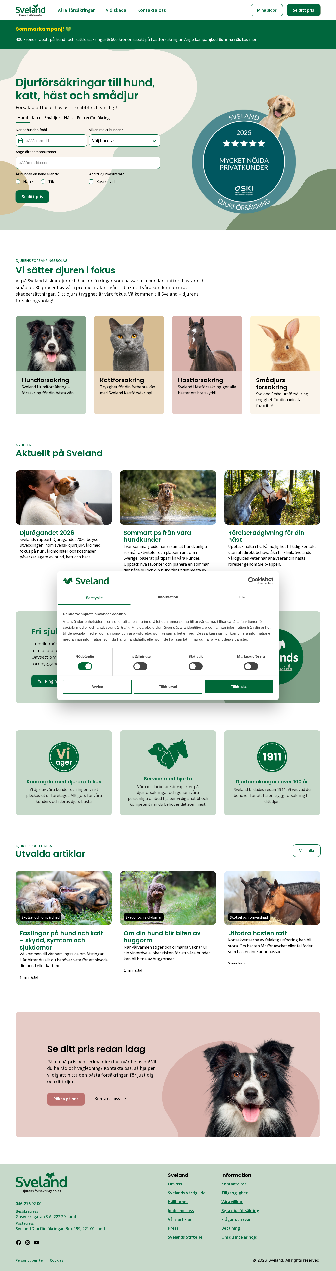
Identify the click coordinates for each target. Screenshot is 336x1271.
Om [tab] (242, 597)
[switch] (140, 666)
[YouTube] (36, 1242)
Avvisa (97, 687)
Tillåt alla (238, 687)
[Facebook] (19, 1242)
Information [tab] (168, 597)
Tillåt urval (168, 687)
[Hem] (30, 10)
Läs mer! (249, 39)
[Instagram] (28, 1242)
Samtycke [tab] (94, 598)
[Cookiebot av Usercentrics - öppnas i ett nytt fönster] (251, 580)
